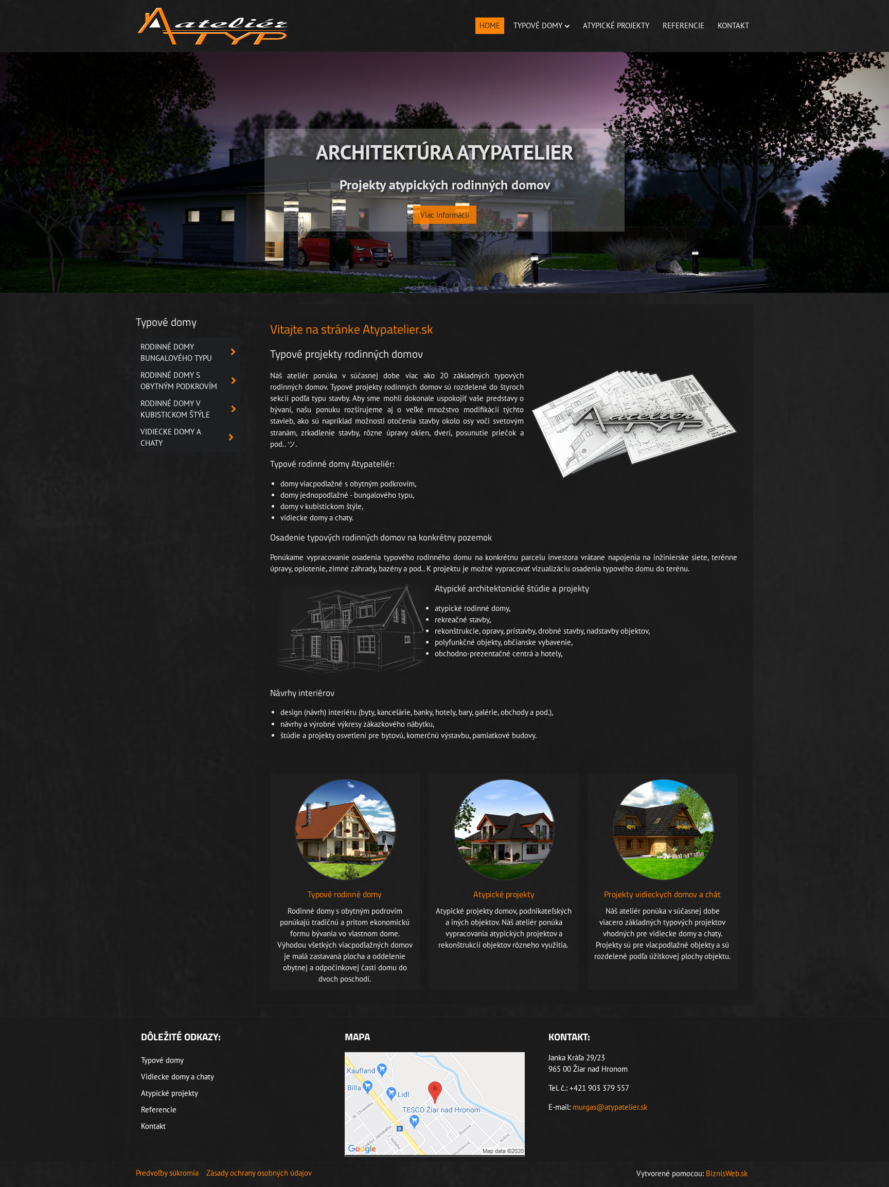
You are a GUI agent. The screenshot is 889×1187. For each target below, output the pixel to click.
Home (489, 25)
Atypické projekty (616, 25)
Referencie (683, 25)
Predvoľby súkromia (167, 1173)
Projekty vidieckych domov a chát (662, 894)
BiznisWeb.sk (727, 1173)
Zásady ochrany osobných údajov (259, 1173)
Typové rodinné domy (345, 894)
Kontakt (733, 25)
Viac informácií (444, 219)
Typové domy (537, 25)
